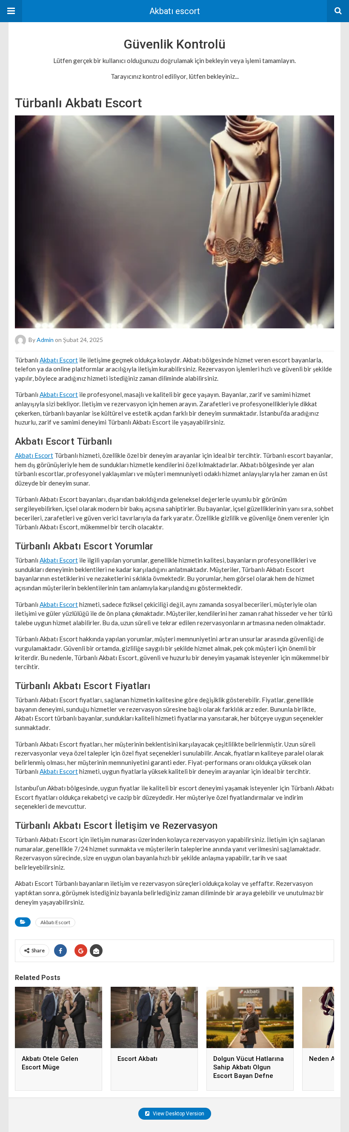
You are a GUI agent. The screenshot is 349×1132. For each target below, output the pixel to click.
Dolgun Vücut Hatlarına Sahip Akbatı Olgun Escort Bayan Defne (248, 1067)
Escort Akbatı (137, 1059)
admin (45, 339)
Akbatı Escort (59, 360)
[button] (11, 11)
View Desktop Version (178, 1114)
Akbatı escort (174, 11)
